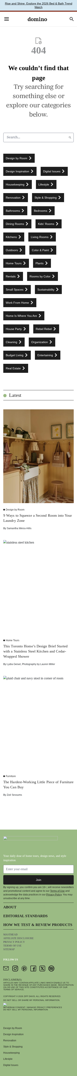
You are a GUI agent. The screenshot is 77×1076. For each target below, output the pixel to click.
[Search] (70, 137)
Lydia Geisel (14, 664)
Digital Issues (10, 1065)
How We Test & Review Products (37, 925)
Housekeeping (11, 1052)
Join (38, 879)
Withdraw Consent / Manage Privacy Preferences (32, 1007)
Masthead (10, 934)
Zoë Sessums (14, 794)
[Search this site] (72, 19)
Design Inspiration (13, 1034)
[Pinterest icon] (24, 968)
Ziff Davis (29, 996)
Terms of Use (57, 890)
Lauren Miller (47, 664)
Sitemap (9, 949)
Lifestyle (8, 1059)
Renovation (9, 1040)
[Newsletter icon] (6, 968)
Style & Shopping (13, 1046)
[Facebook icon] (33, 968)
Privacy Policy (54, 894)
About (9, 907)
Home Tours (12, 640)
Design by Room (15, 509)
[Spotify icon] (51, 968)
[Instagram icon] (15, 968)
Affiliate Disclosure (18, 938)
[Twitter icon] (42, 968)
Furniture (11, 776)
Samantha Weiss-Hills (19, 528)
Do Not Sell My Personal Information (25, 1009)
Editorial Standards (25, 916)
